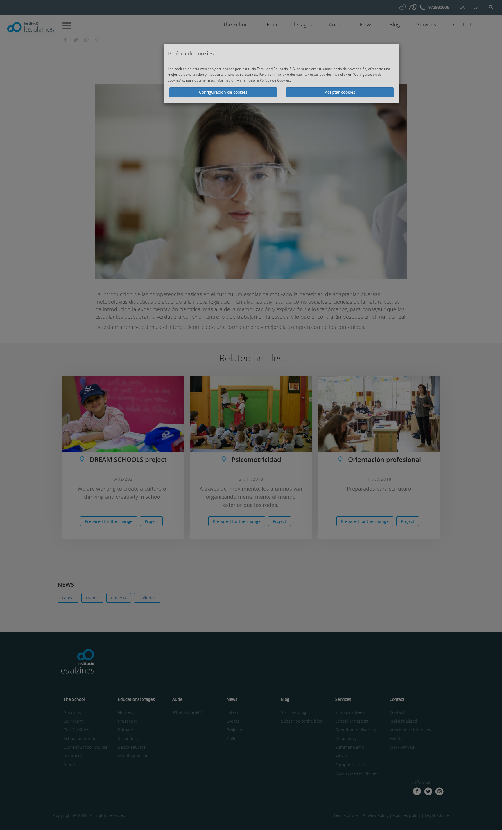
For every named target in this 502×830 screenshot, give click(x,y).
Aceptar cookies (340, 92)
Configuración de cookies (223, 92)
